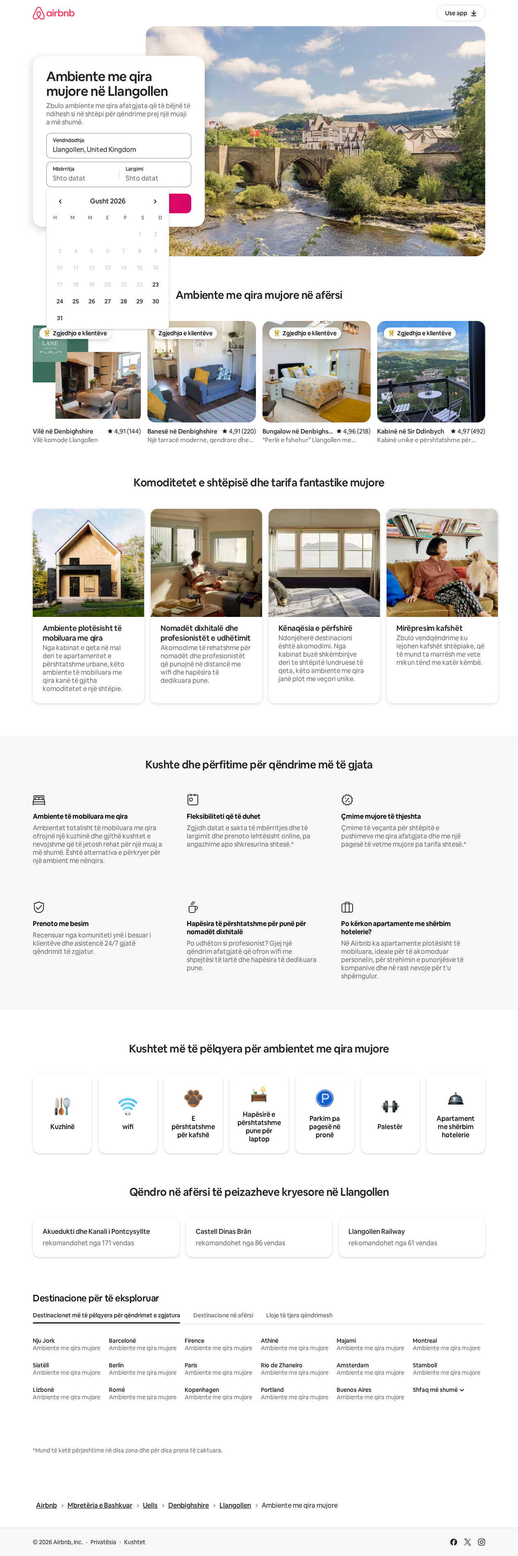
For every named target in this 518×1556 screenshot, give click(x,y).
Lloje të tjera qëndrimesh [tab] (299, 1315)
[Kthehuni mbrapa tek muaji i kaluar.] (60, 201)
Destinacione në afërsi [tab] (223, 1315)
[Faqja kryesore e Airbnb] (54, 13)
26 (91, 301)
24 (60, 301)
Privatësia (103, 1542)
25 (75, 301)
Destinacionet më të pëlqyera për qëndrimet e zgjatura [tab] (106, 1315)
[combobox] (119, 149)
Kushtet (134, 1542)
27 (107, 301)
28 (123, 301)
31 (60, 318)
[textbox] (82, 178)
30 (155, 301)
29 (139, 301)
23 (155, 284)
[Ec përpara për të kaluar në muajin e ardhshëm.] (154, 201)
